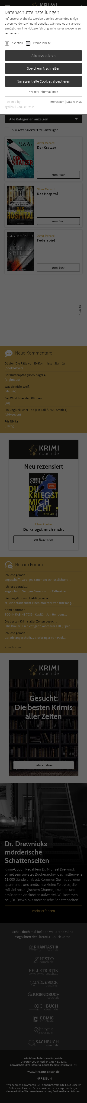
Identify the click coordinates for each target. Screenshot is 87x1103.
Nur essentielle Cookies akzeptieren (43, 81)
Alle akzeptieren (44, 55)
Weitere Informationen (43, 92)
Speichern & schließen (43, 68)
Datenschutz (74, 102)
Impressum (57, 102)
